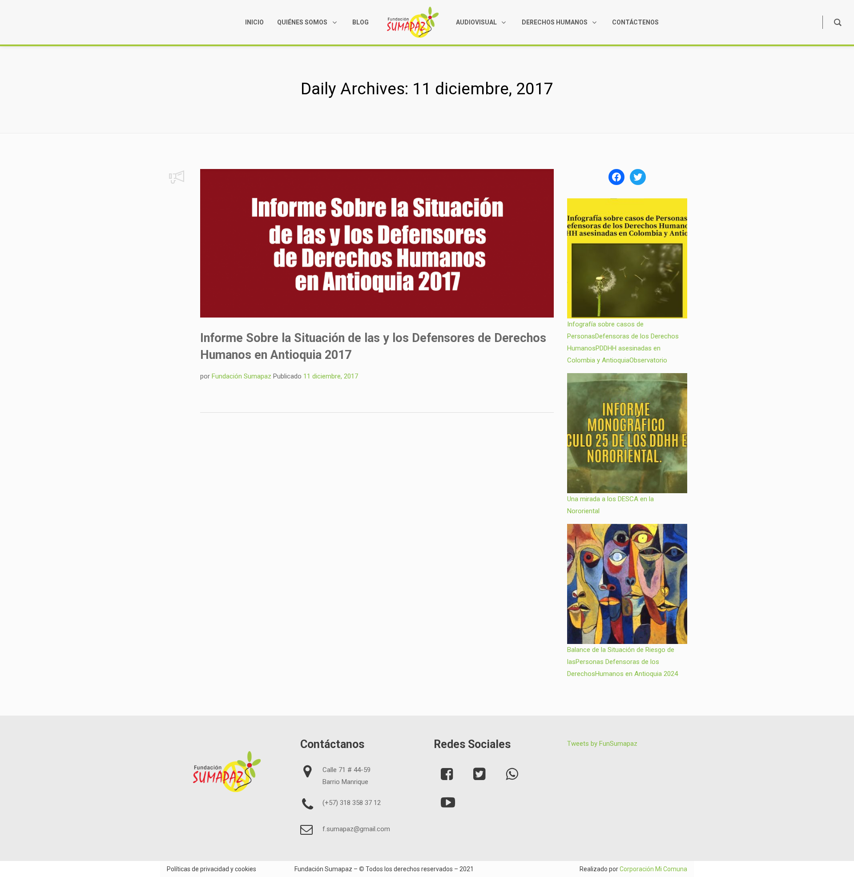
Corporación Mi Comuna (653, 869)
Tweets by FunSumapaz (602, 744)
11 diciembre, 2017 (330, 376)
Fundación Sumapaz (241, 376)
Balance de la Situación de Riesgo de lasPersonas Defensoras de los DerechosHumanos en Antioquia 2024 (622, 662)
